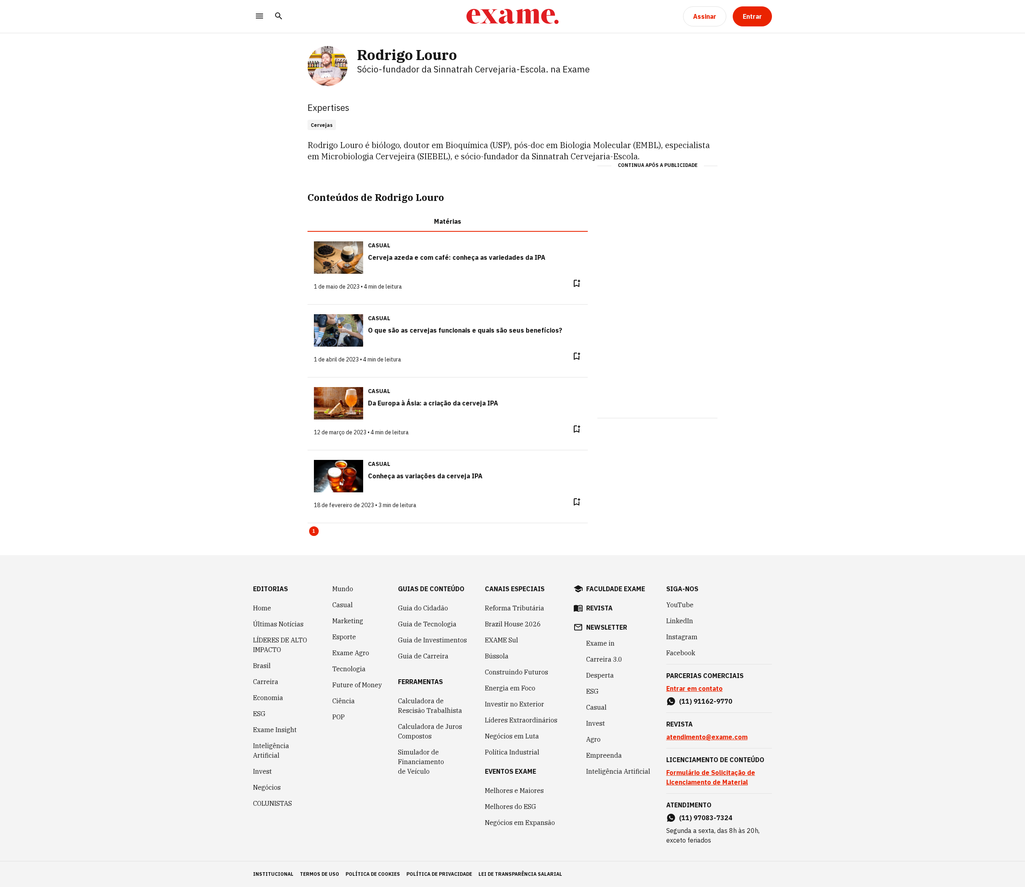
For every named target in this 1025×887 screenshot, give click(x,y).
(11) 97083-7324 (705, 818)
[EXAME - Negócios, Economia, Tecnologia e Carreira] (512, 16)
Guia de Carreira (423, 656)
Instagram (681, 637)
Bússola (496, 656)
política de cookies (373, 874)
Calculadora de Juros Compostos (430, 731)
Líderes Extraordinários (521, 720)
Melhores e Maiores (514, 791)
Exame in (600, 643)
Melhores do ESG (510, 807)
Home (262, 608)
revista (599, 608)
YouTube (679, 605)
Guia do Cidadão (423, 608)
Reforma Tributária (514, 608)
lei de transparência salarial (520, 874)
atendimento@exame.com (707, 737)
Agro (593, 739)
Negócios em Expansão (520, 823)
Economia (268, 698)
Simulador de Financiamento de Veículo (421, 761)
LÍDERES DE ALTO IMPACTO (280, 645)
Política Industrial (512, 752)
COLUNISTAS (272, 803)
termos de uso (319, 874)
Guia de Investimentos (432, 640)
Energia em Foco (510, 688)
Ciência (343, 701)
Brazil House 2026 (513, 624)
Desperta (600, 675)
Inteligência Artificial (271, 750)
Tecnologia (349, 669)
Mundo (342, 589)
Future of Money (357, 685)
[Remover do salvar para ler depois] (576, 283)
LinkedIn (679, 621)
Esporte (344, 637)
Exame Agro (350, 653)
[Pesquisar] (278, 17)
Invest (262, 771)
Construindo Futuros (516, 672)
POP (338, 717)
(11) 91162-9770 (705, 701)
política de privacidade (439, 874)
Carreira (265, 682)
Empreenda (604, 755)
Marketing (347, 621)
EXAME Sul (501, 640)
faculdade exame (615, 589)
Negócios (267, 787)
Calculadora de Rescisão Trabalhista (430, 705)
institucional (273, 874)
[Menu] (259, 17)
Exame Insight (275, 730)
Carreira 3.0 (604, 659)
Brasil (262, 666)
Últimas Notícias (278, 624)
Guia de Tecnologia (427, 624)
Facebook (680, 653)
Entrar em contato (694, 688)
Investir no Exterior (514, 704)
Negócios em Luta (512, 736)
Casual (342, 605)
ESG (259, 714)
